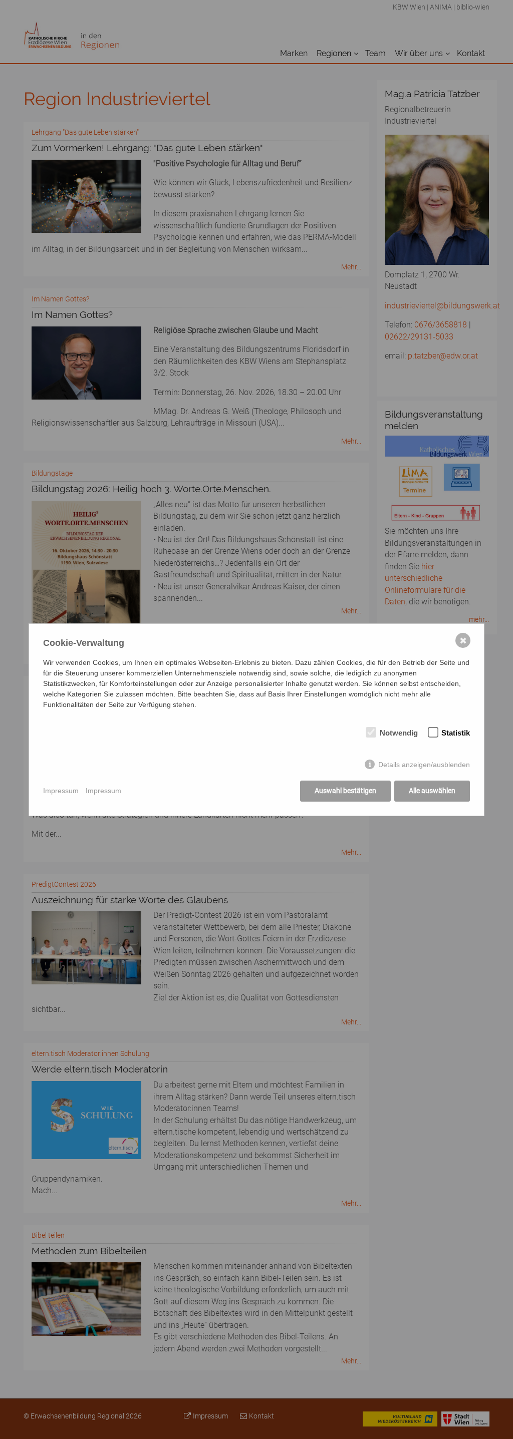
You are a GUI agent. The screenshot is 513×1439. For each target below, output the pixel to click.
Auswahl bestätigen (345, 791)
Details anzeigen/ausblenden (424, 765)
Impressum (61, 791)
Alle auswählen (432, 791)
